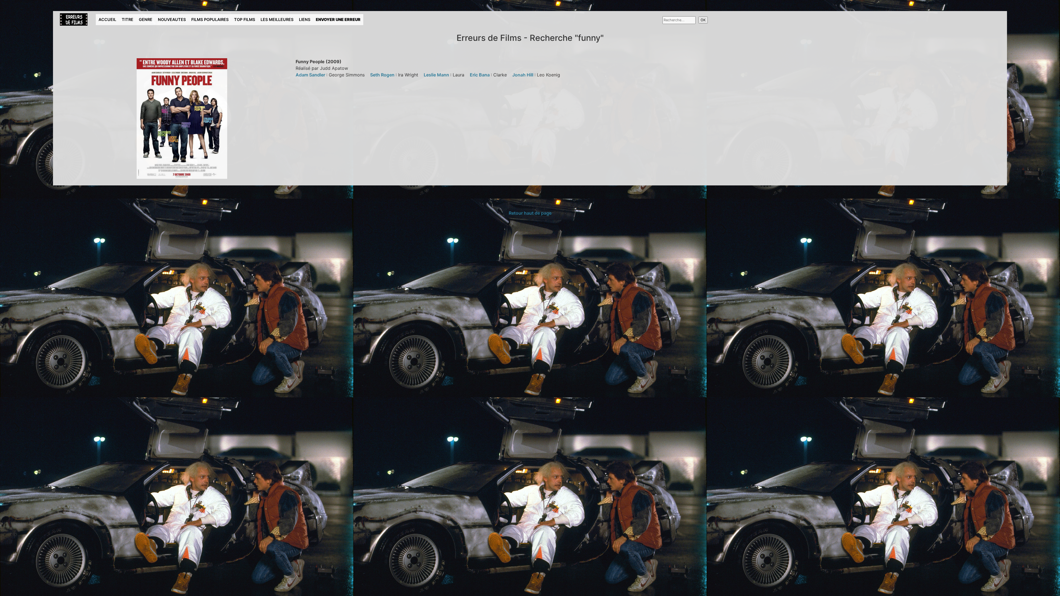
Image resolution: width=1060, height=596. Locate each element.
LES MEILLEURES (277, 19)
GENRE (145, 19)
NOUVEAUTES (172, 19)
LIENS (304, 19)
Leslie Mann (437, 75)
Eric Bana (480, 75)
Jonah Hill (523, 75)
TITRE (127, 19)
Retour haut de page (530, 213)
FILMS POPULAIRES (210, 19)
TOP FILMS (244, 19)
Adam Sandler (311, 75)
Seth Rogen (383, 75)
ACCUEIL (107, 19)
